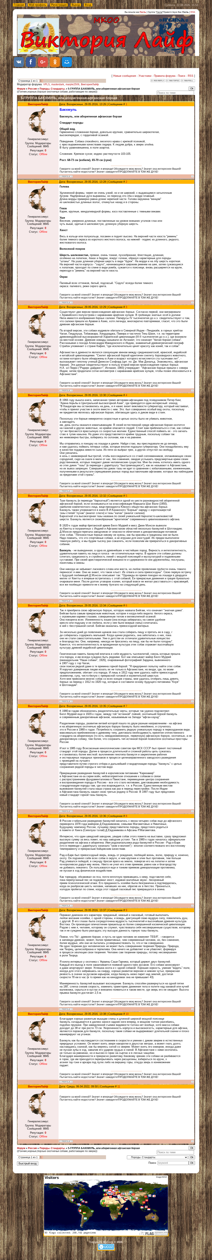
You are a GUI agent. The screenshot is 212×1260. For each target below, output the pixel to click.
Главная (19, 4)
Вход (88, 4)
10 (127, 1013)
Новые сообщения (124, 75)
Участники (145, 75)
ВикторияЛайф (90, 84)
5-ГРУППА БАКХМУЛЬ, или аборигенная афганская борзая (104, 88)
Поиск (181, 75)
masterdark (57, 84)
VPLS (46, 84)
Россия (32, 88)
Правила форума (164, 75)
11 (118, 1086)
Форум (21, 88)
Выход (76, 4)
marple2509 (72, 84)
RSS (192, 12)
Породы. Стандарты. (52, 88)
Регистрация (59, 4)
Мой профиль (37, 4)
